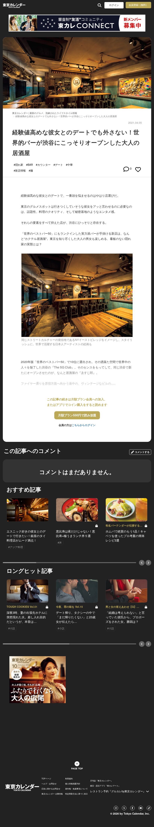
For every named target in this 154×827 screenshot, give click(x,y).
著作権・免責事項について (76, 789)
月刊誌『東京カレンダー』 (101, 781)
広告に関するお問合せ (51, 789)
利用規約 (69, 779)
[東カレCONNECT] (77, 23)
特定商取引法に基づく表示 (76, 794)
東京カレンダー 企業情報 (52, 794)
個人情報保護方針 (72, 784)
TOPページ (46, 779)
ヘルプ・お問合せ (49, 784)
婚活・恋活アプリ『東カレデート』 (105, 786)
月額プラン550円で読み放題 (77, 415)
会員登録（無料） (138, 5)
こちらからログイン (83, 425)
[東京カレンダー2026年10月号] (37, 679)
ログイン (114, 5)
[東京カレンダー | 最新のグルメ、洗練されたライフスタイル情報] (14, 5)
